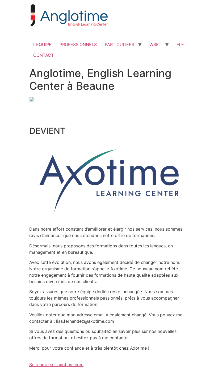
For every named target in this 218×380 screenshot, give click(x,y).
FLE (180, 44)
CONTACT (43, 55)
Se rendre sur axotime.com (56, 364)
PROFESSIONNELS (78, 44)
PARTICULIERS (119, 44)
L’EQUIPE (42, 44)
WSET (155, 44)
